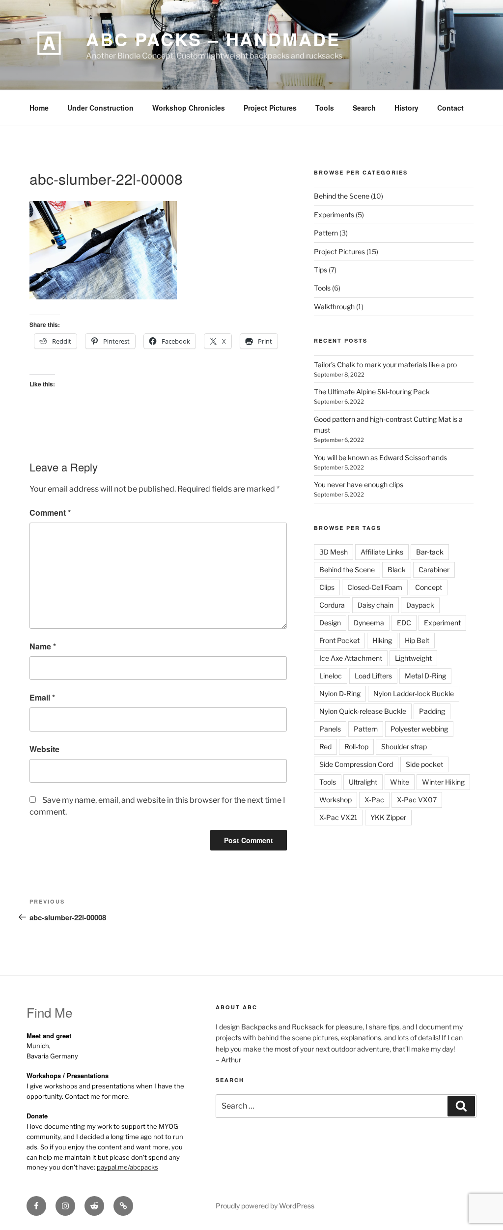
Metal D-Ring (425, 676)
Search (364, 108)
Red (325, 746)
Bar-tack (430, 552)
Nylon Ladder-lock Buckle (413, 693)
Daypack (420, 605)
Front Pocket (339, 640)
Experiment (442, 622)
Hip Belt (417, 640)
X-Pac (374, 799)
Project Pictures (270, 108)
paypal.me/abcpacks (127, 1167)
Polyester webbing (419, 729)
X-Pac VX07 (417, 799)
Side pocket (424, 764)
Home (39, 108)
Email (42, 697)
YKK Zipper (388, 817)
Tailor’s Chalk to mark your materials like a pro (385, 364)
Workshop (335, 799)
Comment (50, 512)
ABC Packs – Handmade (213, 39)
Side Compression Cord (356, 764)
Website (44, 749)
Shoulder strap (404, 746)
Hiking (382, 640)
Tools (324, 108)
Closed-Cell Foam (374, 587)
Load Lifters (373, 676)
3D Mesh (333, 552)
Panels (330, 729)
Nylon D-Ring (340, 693)
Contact (450, 108)
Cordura (332, 605)
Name (42, 646)
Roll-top (356, 746)
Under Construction (100, 108)
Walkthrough (334, 306)
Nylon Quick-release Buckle (362, 711)
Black (397, 569)
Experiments (334, 214)
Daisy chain (375, 605)
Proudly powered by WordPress (265, 1205)
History (406, 108)
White (399, 782)
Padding (432, 711)
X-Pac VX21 (338, 817)
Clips (327, 587)
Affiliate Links (382, 552)
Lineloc (330, 676)
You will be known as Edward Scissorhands (380, 457)
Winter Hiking (443, 782)
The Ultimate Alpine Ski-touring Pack (372, 391)
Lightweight (413, 658)
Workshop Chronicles (188, 108)
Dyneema (369, 622)
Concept (428, 587)
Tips (320, 269)
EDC (404, 622)
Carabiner (434, 569)
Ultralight (363, 782)
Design (330, 622)
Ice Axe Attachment (350, 658)
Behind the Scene (341, 196)
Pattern (326, 233)
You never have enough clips (358, 484)
